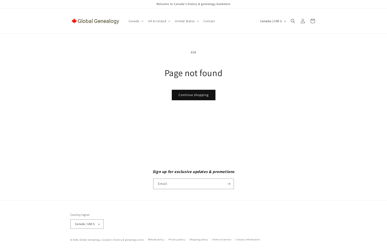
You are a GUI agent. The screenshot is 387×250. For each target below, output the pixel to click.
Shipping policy (198, 239)
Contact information (248, 239)
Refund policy (156, 239)
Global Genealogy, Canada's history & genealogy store (112, 239)
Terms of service (221, 239)
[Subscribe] (229, 184)
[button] (136, 21)
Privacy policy (177, 239)
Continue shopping (193, 95)
